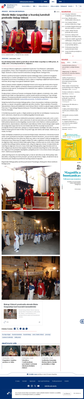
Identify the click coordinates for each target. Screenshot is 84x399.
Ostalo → (75, 62)
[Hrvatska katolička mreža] (10, 393)
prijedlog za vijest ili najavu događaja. (43, 374)
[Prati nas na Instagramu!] (32, 386)
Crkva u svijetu (55, 6)
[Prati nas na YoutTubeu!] (38, 386)
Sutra (68, 62)
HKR (60, 1)
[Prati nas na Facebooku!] (29, 386)
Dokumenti (64, 6)
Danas (63, 62)
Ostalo (70, 6)
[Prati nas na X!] (35, 386)
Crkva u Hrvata (43, 6)
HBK (34, 6)
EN (80, 6)
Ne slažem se (77, 393)
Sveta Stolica (26, 6)
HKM (45, 1)
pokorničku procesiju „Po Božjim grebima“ (34, 99)
